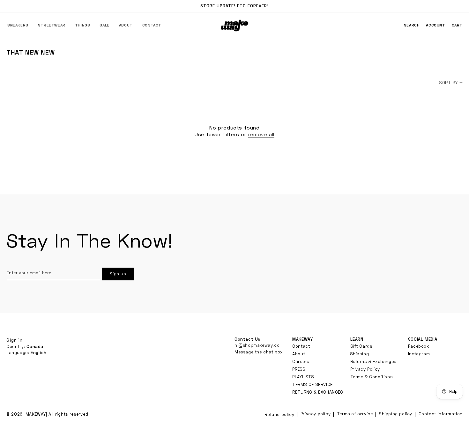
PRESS (298, 369)
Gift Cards (361, 346)
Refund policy (279, 414)
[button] (18, 25)
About (298, 353)
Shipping (359, 353)
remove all (261, 134)
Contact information (441, 413)
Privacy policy (316, 413)
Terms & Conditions (371, 376)
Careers (300, 361)
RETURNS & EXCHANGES (317, 392)
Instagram (419, 353)
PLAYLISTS (303, 376)
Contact (301, 346)
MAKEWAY (36, 414)
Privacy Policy (365, 369)
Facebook (418, 346)
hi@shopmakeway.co (256, 345)
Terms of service (355, 413)
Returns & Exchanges (373, 361)
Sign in (14, 340)
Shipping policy (395, 413)
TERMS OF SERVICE (312, 384)
